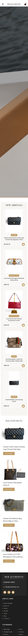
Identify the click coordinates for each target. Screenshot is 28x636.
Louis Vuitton (14, 275)
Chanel (14, 235)
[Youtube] (13, 592)
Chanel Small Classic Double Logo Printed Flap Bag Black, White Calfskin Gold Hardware (14, 239)
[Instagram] (8, 592)
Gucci (14, 356)
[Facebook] (4, 592)
